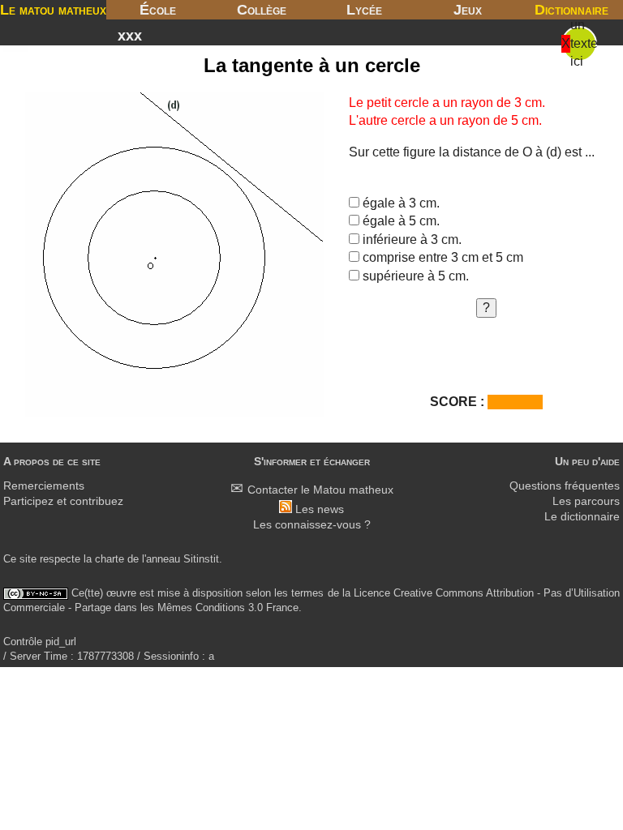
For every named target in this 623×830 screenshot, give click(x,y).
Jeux (467, 10)
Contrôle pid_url (39, 641)
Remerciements (43, 486)
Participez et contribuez (63, 501)
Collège (261, 10)
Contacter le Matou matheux (320, 490)
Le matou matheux (53, 10)
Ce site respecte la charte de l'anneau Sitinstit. (112, 559)
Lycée (364, 10)
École (158, 10)
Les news (319, 509)
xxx (130, 36)
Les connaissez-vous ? (312, 525)
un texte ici (584, 43)
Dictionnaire (571, 10)
